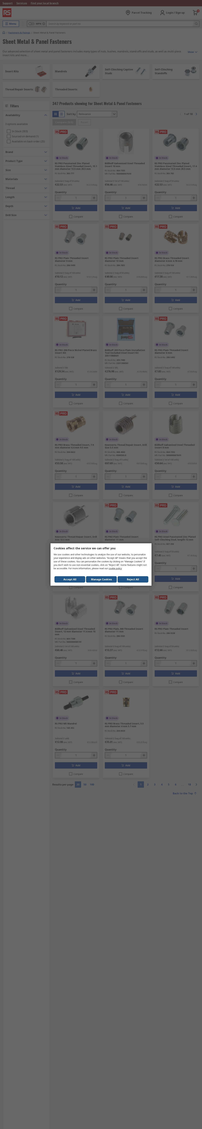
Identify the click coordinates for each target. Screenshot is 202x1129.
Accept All (69, 579)
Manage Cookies (101, 579)
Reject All (133, 579)
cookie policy (115, 568)
